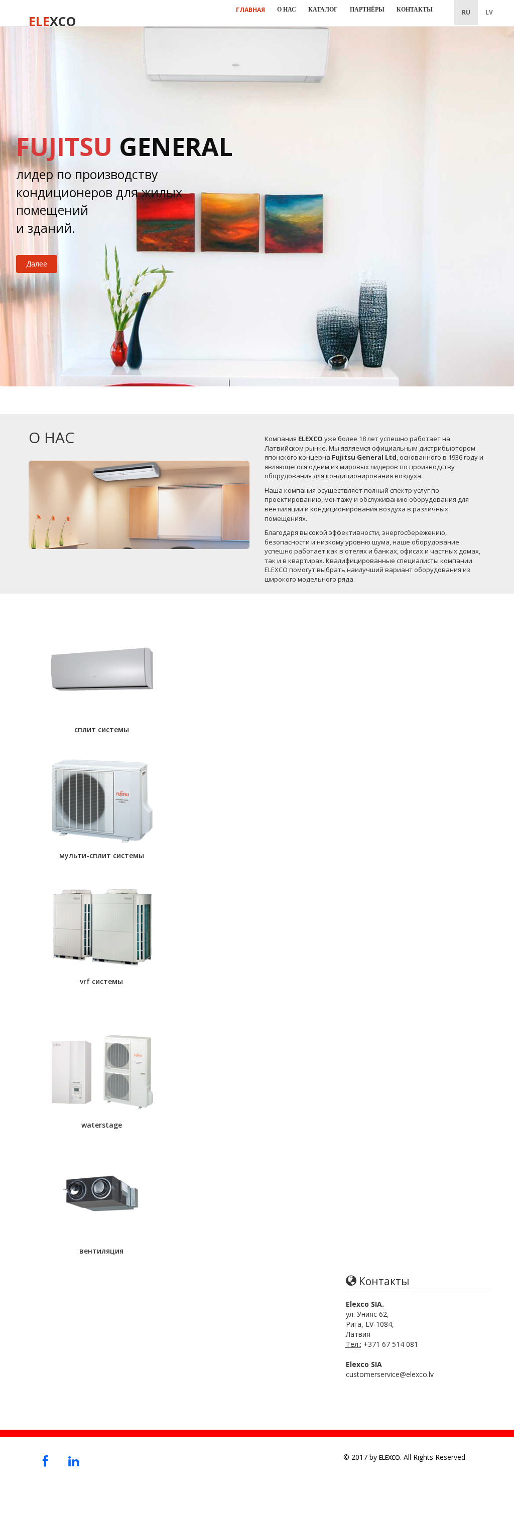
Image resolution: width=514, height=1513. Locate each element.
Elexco (389, 1457)
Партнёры (367, 9)
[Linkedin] (73, 1460)
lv (489, 12)
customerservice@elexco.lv (390, 1374)
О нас (286, 9)
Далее (36, 263)
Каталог (323, 9)
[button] (101, 679)
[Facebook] (45, 1460)
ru (466, 12)
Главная (250, 10)
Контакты (415, 9)
